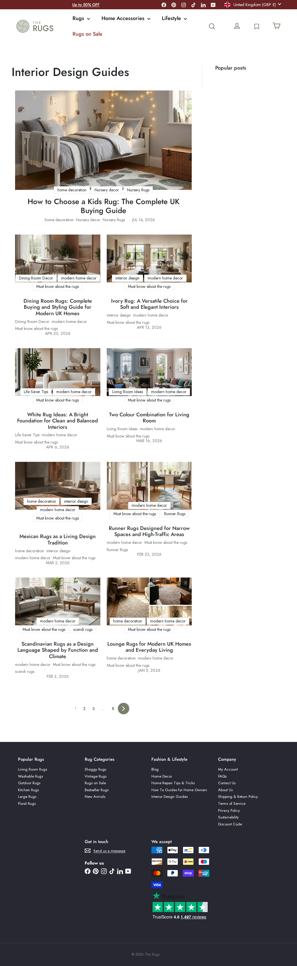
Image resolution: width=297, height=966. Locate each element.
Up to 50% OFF (85, 5)
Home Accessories (124, 18)
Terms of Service (231, 803)
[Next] (123, 708)
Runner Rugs (117, 549)
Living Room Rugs (32, 769)
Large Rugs (27, 796)
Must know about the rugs (36, 328)
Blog (155, 769)
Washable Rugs (30, 776)
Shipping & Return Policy (238, 796)
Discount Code (230, 824)
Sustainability (228, 817)
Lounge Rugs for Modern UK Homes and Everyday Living (149, 647)
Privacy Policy (229, 810)
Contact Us (227, 783)
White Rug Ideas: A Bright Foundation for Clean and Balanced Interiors (57, 421)
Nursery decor (88, 219)
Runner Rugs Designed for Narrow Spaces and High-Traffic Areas (149, 531)
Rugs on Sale (87, 34)
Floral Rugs (27, 803)
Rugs (79, 18)
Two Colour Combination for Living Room (149, 418)
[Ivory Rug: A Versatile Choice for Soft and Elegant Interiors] (149, 258)
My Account (228, 769)
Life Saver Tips (27, 435)
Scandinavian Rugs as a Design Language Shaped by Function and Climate (57, 650)
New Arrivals (95, 796)
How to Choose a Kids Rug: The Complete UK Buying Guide (104, 206)
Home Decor (161, 776)
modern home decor (69, 321)
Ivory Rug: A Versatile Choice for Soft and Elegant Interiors (149, 304)
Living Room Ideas (122, 428)
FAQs (222, 776)
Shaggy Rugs (95, 769)
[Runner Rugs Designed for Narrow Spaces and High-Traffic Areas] (149, 486)
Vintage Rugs (95, 776)
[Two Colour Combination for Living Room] (149, 372)
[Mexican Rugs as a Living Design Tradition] (57, 486)
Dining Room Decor (32, 321)
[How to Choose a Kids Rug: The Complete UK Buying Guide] (103, 140)
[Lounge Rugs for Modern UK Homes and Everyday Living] (149, 601)
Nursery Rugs (114, 219)
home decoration (59, 219)
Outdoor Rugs (29, 783)
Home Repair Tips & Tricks (173, 783)
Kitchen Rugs (28, 790)
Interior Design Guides (169, 796)
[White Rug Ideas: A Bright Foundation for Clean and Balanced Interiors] (57, 372)
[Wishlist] (256, 26)
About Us (225, 790)
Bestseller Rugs (96, 790)
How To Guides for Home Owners (179, 790)
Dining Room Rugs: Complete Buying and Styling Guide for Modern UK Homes (57, 307)
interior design (119, 315)
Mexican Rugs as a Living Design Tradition (57, 539)
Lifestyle (172, 18)
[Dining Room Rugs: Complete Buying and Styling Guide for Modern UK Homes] (57, 258)
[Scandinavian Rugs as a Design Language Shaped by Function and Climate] (57, 601)
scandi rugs (24, 671)
